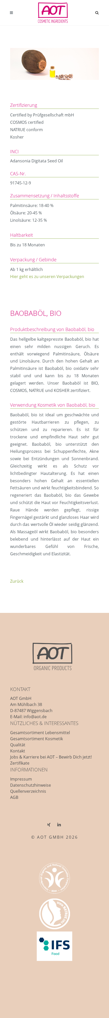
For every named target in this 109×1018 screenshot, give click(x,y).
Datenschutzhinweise (30, 785)
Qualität (17, 745)
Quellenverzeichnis (28, 791)
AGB (14, 797)
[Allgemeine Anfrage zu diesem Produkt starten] (86, 304)
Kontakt (17, 751)
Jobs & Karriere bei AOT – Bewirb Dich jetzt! (51, 757)
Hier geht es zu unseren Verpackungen (47, 276)
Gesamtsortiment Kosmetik (36, 738)
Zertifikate (19, 763)
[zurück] (94, 304)
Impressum (21, 779)
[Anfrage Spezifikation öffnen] (78, 304)
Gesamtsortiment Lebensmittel (40, 732)
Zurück (16, 581)
